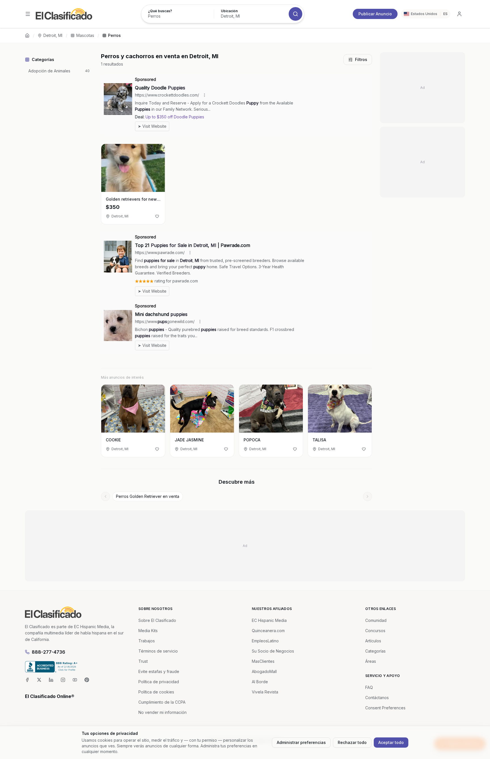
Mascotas (85, 35)
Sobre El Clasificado (157, 620)
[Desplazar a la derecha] (367, 496)
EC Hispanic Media (269, 620)
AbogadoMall (264, 671)
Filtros (361, 59)
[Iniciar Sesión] (459, 14)
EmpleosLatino (265, 640)
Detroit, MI (52, 35)
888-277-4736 (48, 652)
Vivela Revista (265, 691)
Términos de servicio (158, 651)
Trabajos (146, 640)
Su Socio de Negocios (273, 651)
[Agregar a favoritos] (157, 216)
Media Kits (148, 630)
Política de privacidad (158, 681)
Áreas (370, 661)
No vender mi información (162, 712)
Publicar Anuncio (375, 13)
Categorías (375, 651)
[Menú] (27, 14)
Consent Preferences (385, 707)
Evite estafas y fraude (158, 671)
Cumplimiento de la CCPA (161, 702)
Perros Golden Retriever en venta (147, 496)
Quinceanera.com (268, 630)
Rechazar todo (352, 742)
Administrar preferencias (301, 742)
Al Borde (260, 681)
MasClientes (263, 661)
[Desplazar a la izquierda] (105, 496)
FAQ (369, 687)
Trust (143, 661)
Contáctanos (377, 697)
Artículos (373, 640)
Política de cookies (156, 691)
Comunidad (375, 620)
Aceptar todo (391, 742)
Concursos (375, 630)
